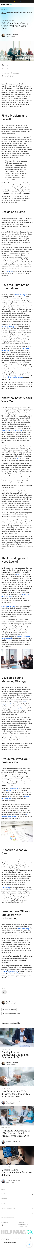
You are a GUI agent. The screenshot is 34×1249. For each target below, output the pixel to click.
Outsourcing (5, 888)
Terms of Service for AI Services (21, 1238)
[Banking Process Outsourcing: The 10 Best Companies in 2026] (17, 1047)
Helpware (13, 1242)
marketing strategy (7, 327)
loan (17, 574)
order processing (23, 929)
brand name (9, 271)
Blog (7, 9)
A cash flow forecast (8, 606)
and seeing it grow (21, 295)
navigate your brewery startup (11, 430)
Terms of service (5, 1238)
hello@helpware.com (23, 1224)
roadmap (9, 790)
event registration (19, 708)
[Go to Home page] (9, 4)
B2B (18, 458)
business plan (13, 788)
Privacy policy (5, 1239)
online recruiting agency (15, 377)
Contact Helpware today (9, 972)
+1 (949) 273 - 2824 (22, 1226)
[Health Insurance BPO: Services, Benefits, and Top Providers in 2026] (17, 1086)
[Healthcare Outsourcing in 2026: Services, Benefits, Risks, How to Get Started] (17, 1126)
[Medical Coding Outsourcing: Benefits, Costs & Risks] (17, 1165)
